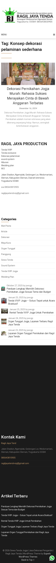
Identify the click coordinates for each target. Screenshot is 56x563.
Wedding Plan (7, 277)
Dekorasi (5, 237)
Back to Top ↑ (28, 560)
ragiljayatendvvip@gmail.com (15, 193)
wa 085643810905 (10, 187)
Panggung (6, 254)
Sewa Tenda (7, 260)
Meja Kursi (6, 243)
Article (4, 231)
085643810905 (8, 457)
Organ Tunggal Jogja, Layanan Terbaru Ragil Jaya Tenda (27, 526)
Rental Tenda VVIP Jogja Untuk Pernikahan (21, 521)
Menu (4, 34)
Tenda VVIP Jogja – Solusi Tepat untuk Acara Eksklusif (26, 515)
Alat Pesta (6, 226)
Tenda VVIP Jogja (9, 271)
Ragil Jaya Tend (8, 443)
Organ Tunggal (8, 248)
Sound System (8, 265)
